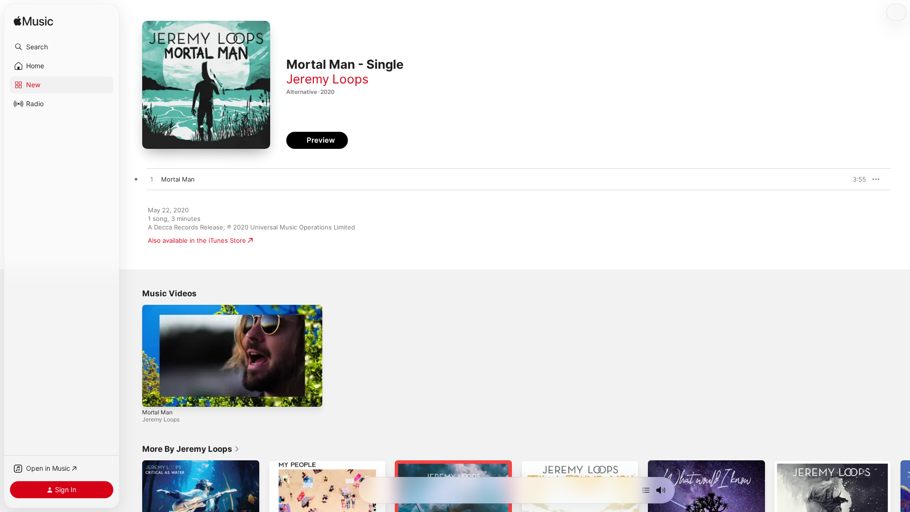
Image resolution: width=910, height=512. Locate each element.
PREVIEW (855, 179)
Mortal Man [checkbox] (178, 179)
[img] (33, 21)
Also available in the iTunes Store (197, 240)
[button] (61, 47)
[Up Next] (646, 490)
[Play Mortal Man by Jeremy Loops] (151, 179)
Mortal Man (157, 412)
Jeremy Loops (327, 79)
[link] (191, 449)
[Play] (154, 395)
